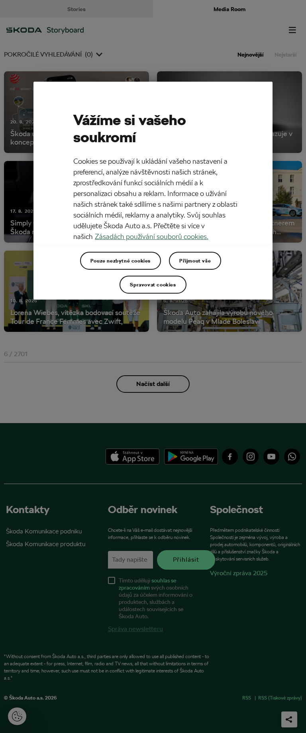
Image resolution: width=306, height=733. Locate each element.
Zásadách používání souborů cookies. (151, 236)
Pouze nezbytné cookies (120, 260)
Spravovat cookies (153, 284)
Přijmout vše (195, 260)
